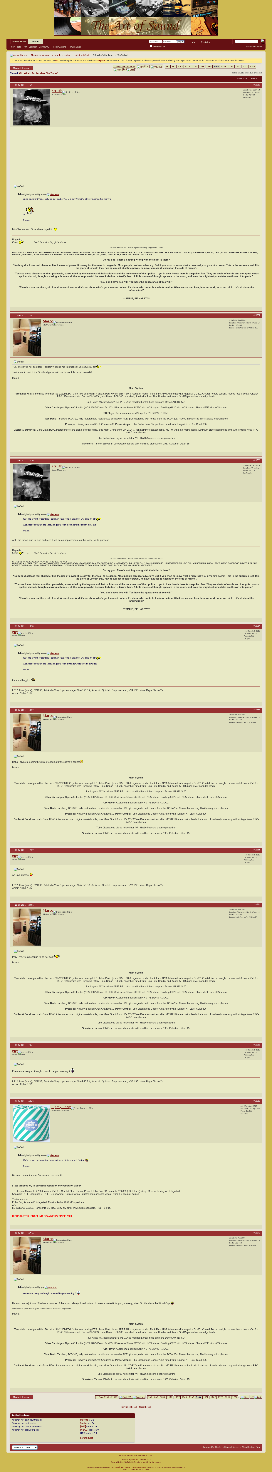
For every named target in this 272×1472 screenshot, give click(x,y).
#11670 (256, 1233)
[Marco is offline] (27, 337)
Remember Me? (159, 46)
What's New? (19, 41)
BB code (84, 1420)
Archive (237, 1447)
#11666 (256, 850)
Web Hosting (248, 1447)
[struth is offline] (31, 107)
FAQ (25, 47)
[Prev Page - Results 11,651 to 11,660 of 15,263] (156, 66)
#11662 (256, 315)
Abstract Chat (82, 55)
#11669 (256, 1101)
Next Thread (145, 1407)
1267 (252, 67)
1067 (180, 67)
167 (168, 67)
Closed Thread (21, 68)
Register (205, 42)
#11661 (256, 85)
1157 (194, 67)
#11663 (256, 460)
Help (193, 42)
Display (254, 79)
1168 (223, 67)
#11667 (256, 905)
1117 (187, 67)
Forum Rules (86, 1438)
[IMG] (83, 1426)
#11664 (256, 626)
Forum (35, 41)
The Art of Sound (223, 1447)
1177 (238, 67)
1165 (201, 67)
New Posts (16, 47)
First (146, 66)
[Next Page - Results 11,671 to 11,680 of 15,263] (117, 69)
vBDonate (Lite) (117, 1467)
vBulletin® (135, 1460)
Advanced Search (254, 47)
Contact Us (208, 1447)
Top (258, 1447)
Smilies (83, 1423)
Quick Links (75, 47)
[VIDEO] (84, 1430)
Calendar (33, 47)
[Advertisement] (136, 156)
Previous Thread (129, 1407)
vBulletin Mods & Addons (135, 1467)
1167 (216, 67)
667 (174, 67)
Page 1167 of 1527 (125, 67)
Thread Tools (241, 79)
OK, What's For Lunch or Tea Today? (38, 73)
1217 (245, 67)
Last (125, 69)
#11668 (256, 1045)
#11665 (256, 710)
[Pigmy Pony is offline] (31, 1123)
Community (44, 47)
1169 (230, 67)
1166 (209, 67)
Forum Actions (59, 47)
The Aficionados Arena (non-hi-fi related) (51, 55)
